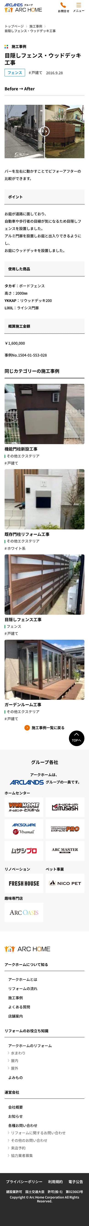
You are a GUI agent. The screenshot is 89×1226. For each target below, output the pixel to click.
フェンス (15, 72)
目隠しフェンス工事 (23, 619)
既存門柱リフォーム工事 (27, 534)
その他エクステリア (23, 456)
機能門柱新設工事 (21, 448)
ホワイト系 (16, 548)
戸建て (36, 72)
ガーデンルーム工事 (23, 704)
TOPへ (76, 740)
